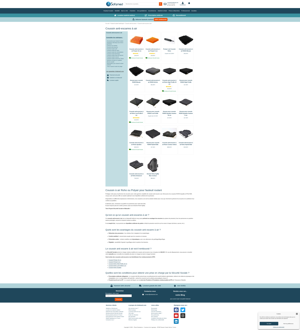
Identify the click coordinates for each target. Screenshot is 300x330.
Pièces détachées (174, 11)
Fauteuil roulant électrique (113, 53)
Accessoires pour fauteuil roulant (115, 41)
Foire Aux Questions (156, 311)
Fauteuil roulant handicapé (117, 23)
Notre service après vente (135, 318)
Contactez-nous (150, 291)
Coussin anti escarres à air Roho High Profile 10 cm (169, 82)
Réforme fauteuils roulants (144, 19)
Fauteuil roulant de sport (113, 50)
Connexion (183, 4)
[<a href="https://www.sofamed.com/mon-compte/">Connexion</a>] (183, 3)
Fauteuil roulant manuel (113, 57)
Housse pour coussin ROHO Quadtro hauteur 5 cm (186, 113)
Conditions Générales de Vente (159, 318)
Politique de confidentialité (278, 327)
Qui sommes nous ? (133, 308)
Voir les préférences (288, 323)
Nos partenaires (155, 315)
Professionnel (185, 11)
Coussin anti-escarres (130, 23)
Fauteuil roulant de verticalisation (115, 52)
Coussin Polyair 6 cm (114, 262)
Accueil (107, 23)
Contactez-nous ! (110, 319)
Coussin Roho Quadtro (115, 267)
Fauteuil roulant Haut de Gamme (115, 55)
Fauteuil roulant (108, 11)
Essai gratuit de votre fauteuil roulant (115, 316)
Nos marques (154, 316)
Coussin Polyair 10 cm (115, 260)
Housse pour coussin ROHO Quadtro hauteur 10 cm (169, 113)
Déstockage (154, 310)
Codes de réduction (133, 315)
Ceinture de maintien (112, 45)
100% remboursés (161, 19)
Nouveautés (154, 308)
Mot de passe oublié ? (156, 313)
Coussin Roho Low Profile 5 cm (117, 265)
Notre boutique (132, 310)
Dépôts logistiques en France (113, 318)
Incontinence (152, 11)
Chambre (132, 11)
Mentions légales (133, 319)
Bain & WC (124, 11)
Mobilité (117, 11)
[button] (297, 314)
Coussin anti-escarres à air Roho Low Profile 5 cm (136, 113)
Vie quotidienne (142, 11)
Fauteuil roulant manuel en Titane (115, 58)
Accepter (269, 323)
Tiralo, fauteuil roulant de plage (114, 66)
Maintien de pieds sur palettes (114, 60)
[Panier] (189, 3)
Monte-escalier (110, 62)
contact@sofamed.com (172, 2)
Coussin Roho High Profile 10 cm (118, 263)
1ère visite (131, 313)
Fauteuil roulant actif (112, 48)
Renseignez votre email (112, 293)
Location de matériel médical (113, 310)
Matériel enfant (162, 11)
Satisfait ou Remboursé (111, 308)
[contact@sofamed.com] (165, 4)
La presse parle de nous (135, 311)
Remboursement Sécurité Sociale (114, 313)
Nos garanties (132, 316)
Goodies (194, 11)
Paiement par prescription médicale (114, 311)
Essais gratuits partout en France (114, 315)
